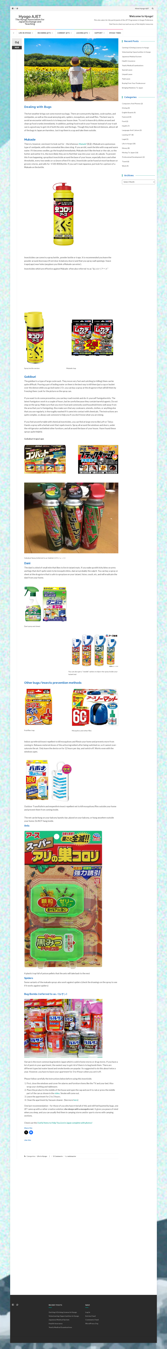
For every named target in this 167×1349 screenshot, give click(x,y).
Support (99, 33)
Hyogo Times (115, 33)
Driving (124, 108)
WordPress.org (91, 1323)
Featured (125, 117)
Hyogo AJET (30, 16)
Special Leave (127, 70)
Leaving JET (126, 135)
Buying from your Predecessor (133, 83)
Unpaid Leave (127, 74)
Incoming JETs (44, 33)
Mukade (82, 144)
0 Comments (58, 1156)
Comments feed (92, 1320)
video (57, 1093)
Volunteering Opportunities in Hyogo (136, 52)
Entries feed (90, 1316)
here (75, 1100)
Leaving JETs (82, 33)
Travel (124, 161)
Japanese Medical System (132, 56)
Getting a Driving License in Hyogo (135, 48)
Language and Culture (130, 130)
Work (124, 166)
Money (124, 148)
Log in (87, 1312)
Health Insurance (128, 61)
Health (124, 126)
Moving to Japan (128, 152)
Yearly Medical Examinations (132, 65)
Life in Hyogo (25, 33)
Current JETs (63, 33)
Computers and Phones (131, 103)
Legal (124, 139)
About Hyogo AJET (142, 8)
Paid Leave (126, 79)
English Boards (127, 112)
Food (124, 121)
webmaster (71, 1156)
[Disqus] (65, 1198)
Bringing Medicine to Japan (132, 88)
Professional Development (132, 157)
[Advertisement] (71, 290)
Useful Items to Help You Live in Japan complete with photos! (64, 1122)
